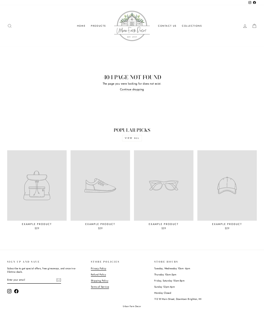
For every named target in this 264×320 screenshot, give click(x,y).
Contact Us (167, 26)
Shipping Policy (99, 280)
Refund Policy (98, 274)
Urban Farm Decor (132, 306)
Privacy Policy (98, 268)
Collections (192, 26)
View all (132, 138)
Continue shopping (132, 89)
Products (98, 26)
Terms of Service (100, 287)
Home (81, 26)
